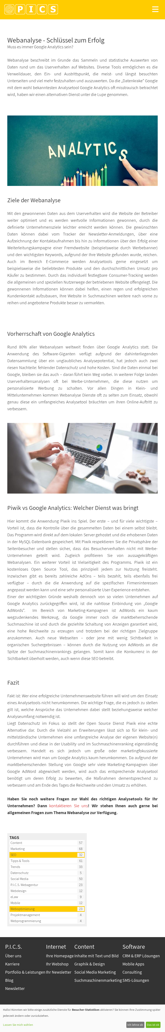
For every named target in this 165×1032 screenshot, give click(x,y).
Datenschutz (20, 873)
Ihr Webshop (57, 964)
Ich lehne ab (135, 1025)
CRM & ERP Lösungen (141, 956)
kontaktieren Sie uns (68, 806)
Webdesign (18, 891)
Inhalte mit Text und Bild (96, 956)
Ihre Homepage (60, 956)
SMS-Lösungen (135, 980)
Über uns (13, 956)
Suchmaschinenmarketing (98, 980)
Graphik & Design (89, 964)
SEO (13, 855)
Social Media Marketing (95, 972)
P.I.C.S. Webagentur (24, 885)
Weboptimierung (23, 909)
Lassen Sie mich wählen (18, 1025)
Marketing (18, 849)
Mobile (15, 903)
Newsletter (15, 988)
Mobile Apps (133, 964)
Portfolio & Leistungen (25, 972)
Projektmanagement (25, 915)
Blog (9, 980)
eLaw (14, 897)
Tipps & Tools (20, 861)
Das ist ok (153, 1025)
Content (16, 842)
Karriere (12, 964)
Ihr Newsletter (58, 972)
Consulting (132, 972)
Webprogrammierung (26, 921)
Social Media (19, 879)
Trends (15, 867)
